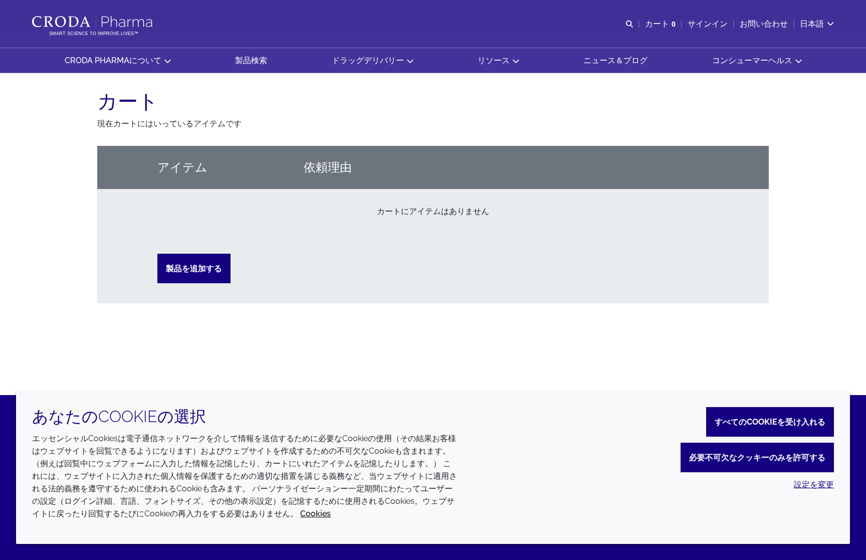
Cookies (315, 513)
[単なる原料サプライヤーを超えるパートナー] (93, 22)
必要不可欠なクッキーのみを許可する (757, 457)
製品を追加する (194, 268)
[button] (117, 60)
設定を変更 (814, 484)
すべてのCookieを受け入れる (770, 422)
